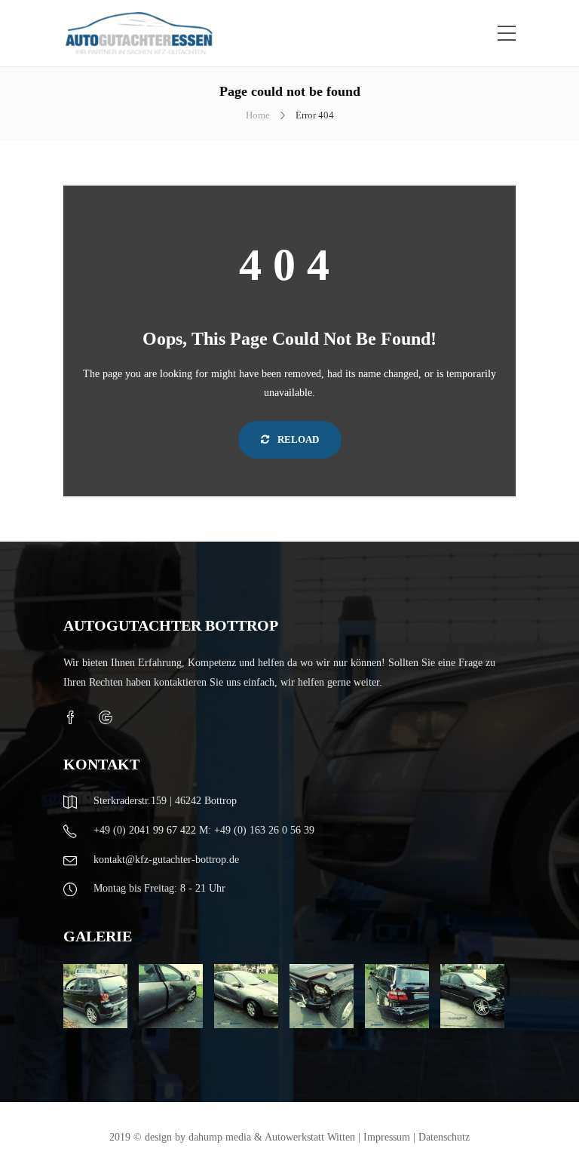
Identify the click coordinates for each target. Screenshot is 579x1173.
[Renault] (171, 996)
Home (258, 115)
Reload (297, 439)
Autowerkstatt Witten (310, 1137)
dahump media (219, 1137)
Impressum (386, 1137)
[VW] (95, 996)
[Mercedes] (322, 996)
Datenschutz (444, 1137)
